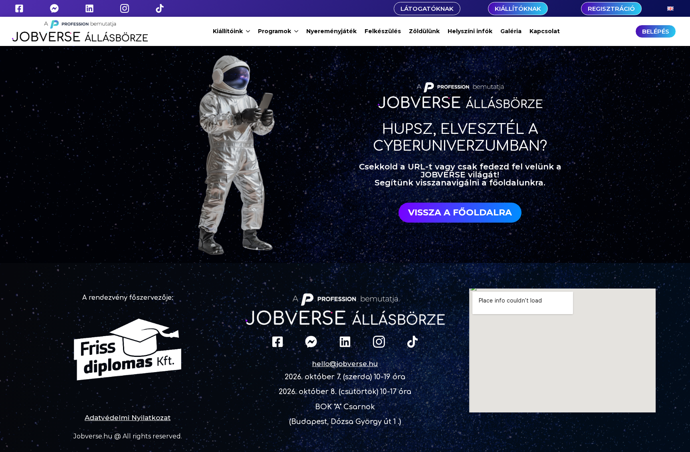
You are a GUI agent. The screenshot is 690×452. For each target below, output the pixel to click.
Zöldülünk (424, 31)
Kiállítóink (228, 31)
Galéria (510, 31)
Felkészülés (383, 31)
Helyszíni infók (470, 31)
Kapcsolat (544, 31)
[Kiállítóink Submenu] (248, 31)
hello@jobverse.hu (345, 364)
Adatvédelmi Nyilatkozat (128, 418)
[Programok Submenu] (296, 31)
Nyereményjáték (331, 31)
